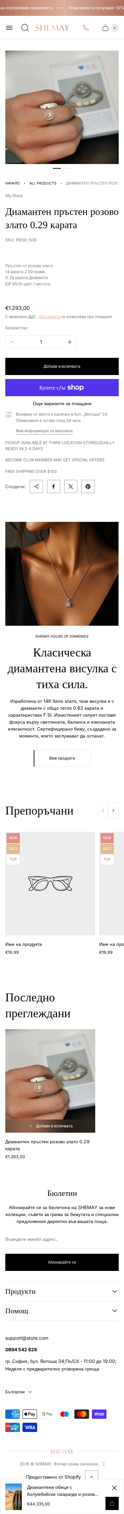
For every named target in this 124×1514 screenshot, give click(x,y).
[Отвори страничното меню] (9, 28)
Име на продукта (23, 944)
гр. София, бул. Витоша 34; (35, 1361)
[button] (57, 168)
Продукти (20, 1291)
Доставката (49, 316)
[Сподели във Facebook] (53, 486)
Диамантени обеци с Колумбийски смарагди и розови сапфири (62, 1490)
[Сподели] (36, 486)
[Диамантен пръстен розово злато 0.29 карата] (50, 1081)
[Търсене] (25, 28)
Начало (12, 183)
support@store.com (26, 1338)
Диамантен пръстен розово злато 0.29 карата (47, 1145)
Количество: (16, 327)
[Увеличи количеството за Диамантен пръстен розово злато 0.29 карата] (69, 342)
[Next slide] (113, 811)
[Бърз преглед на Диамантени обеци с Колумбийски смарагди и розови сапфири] (112, 1503)
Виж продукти (62, 758)
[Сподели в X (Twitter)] (70, 486)
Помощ (16, 1311)
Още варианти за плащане (62, 403)
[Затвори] (114, 1488)
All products (43, 183)
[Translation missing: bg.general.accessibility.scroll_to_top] (91, 1477)
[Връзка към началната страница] (62, 1451)
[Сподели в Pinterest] (88, 486)
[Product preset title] (50, 883)
